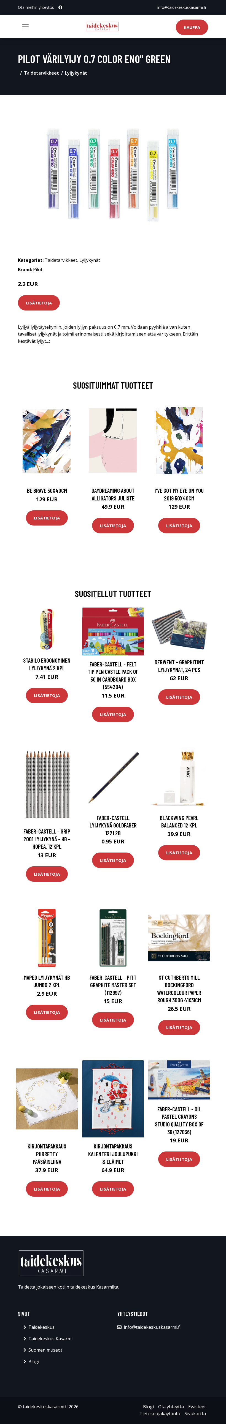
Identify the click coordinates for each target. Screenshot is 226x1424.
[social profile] (60, 7)
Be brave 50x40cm (47, 490)
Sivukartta (195, 1414)
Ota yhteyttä (171, 1407)
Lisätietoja (39, 303)
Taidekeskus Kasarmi (50, 1339)
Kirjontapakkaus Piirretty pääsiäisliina (47, 1154)
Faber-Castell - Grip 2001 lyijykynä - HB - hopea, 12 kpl (46, 839)
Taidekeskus (41, 1327)
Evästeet (197, 1407)
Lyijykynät (76, 73)
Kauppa (192, 27)
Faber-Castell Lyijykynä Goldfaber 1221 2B (113, 825)
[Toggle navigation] (25, 26)
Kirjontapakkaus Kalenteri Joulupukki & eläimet (113, 1154)
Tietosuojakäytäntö (159, 1414)
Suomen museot (45, 1350)
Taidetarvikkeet (41, 73)
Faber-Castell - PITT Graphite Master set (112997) (113, 985)
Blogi (33, 1361)
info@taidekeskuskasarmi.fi (181, 7)
